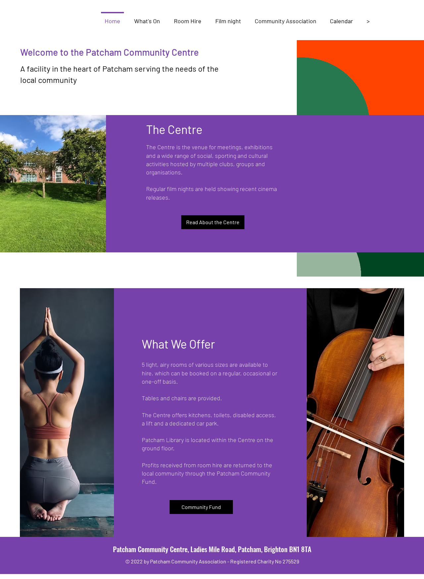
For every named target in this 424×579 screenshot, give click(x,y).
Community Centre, (164, 549)
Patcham (125, 549)
